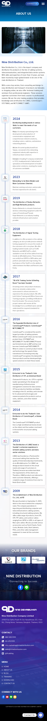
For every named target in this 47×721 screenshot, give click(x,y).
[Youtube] (7, 697)
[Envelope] (15, 697)
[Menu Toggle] (43, 4)
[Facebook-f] (20, 587)
